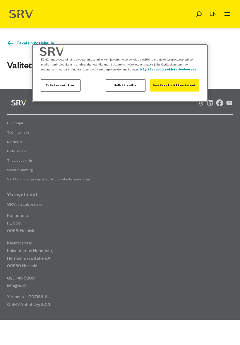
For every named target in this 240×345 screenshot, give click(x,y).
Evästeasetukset (61, 85)
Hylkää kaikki (125, 85)
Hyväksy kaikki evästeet (174, 85)
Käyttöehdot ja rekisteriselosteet (168, 69)
